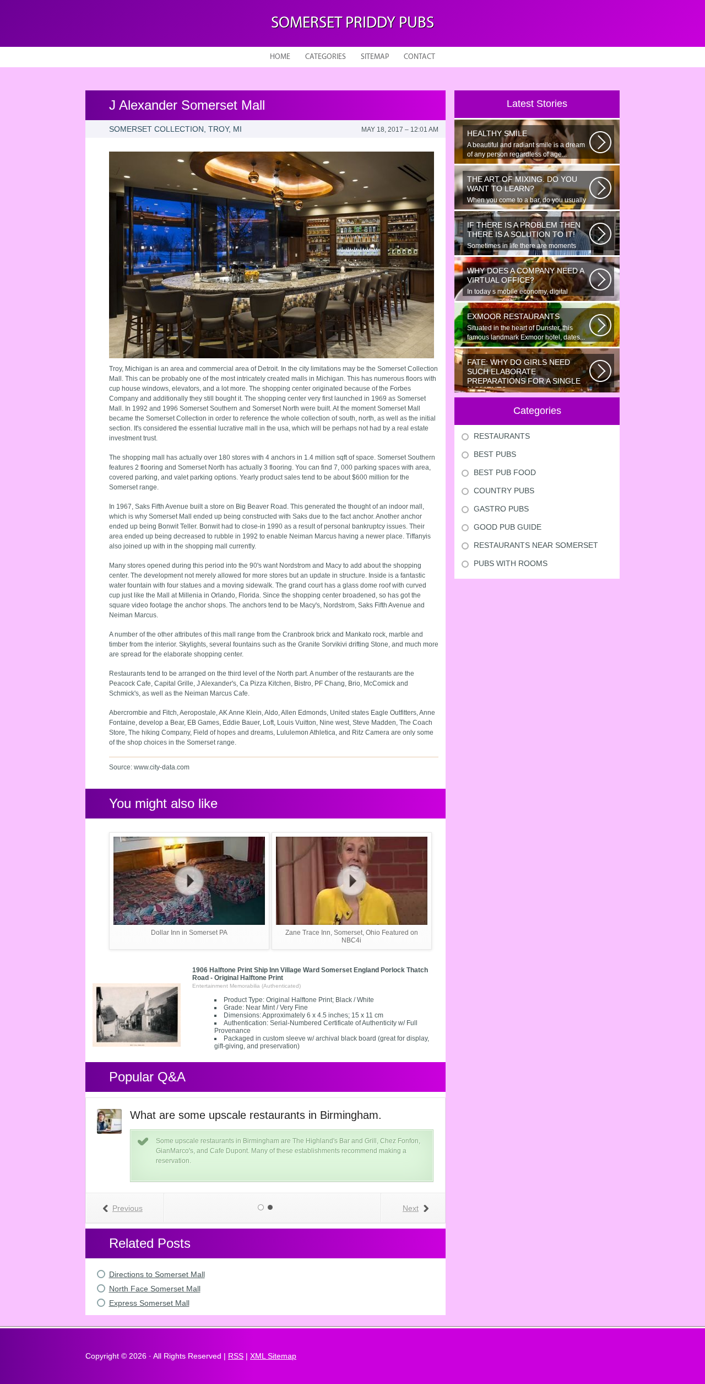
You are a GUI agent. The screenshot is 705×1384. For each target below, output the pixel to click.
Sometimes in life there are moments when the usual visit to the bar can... (524, 235)
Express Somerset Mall (149, 1303)
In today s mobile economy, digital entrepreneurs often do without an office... (525, 281)
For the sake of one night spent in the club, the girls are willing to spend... (524, 372)
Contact (419, 57)
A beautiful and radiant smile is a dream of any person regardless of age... (526, 143)
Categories (325, 57)
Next (411, 1208)
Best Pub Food (505, 472)
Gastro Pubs (501, 508)
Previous (127, 1208)
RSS (235, 1355)
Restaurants (502, 436)
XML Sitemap (273, 1355)
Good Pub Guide (507, 527)
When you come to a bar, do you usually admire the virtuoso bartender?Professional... (526, 189)
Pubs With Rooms (510, 563)
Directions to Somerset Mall (157, 1274)
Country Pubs (504, 490)
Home (280, 57)
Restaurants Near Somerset (536, 545)
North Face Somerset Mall (154, 1288)
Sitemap (375, 57)
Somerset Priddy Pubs (352, 23)
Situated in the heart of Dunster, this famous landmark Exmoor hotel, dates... (526, 326)
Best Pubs (495, 454)
